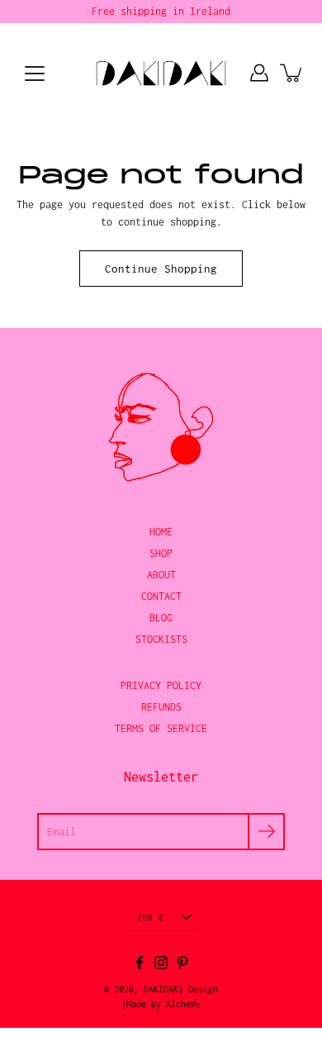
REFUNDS (161, 707)
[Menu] (35, 73)
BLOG (161, 617)
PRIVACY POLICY (161, 685)
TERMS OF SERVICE (161, 728)
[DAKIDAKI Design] (161, 72)
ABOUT (161, 574)
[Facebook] (139, 962)
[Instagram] (161, 962)
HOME (161, 532)
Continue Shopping (161, 268)
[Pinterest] (182, 962)
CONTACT (161, 596)
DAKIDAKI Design (181, 989)
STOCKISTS (161, 639)
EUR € (150, 917)
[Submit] (266, 831)
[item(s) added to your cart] (292, 72)
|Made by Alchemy (161, 1004)
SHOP (161, 553)
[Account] (259, 72)
